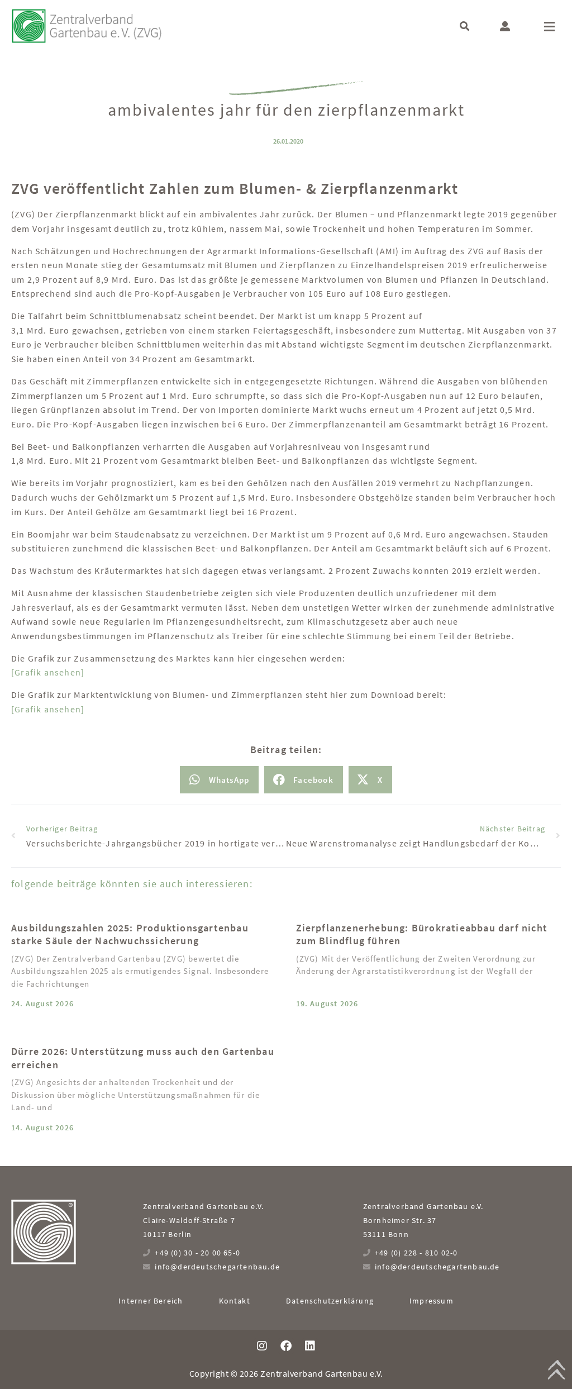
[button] (464, 26)
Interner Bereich (150, 1301)
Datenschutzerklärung (330, 1301)
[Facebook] (286, 1346)
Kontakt (234, 1301)
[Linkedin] (310, 1346)
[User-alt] (505, 26)
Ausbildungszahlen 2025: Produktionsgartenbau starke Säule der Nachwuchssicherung (130, 934)
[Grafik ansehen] (47, 672)
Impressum (431, 1301)
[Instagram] (262, 1346)
